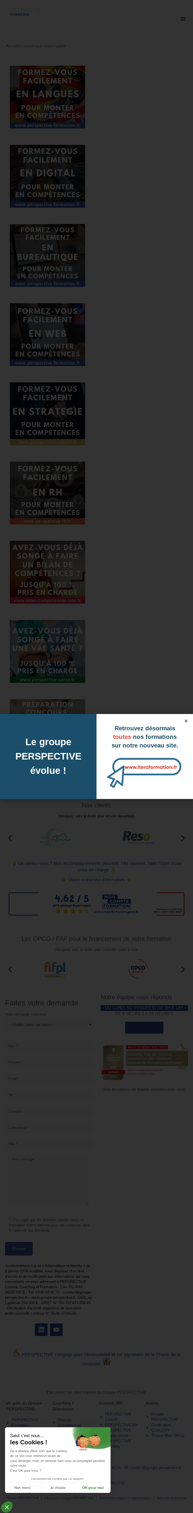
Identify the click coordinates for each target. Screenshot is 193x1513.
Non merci (22, 1488)
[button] (186, 721)
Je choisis (58, 1488)
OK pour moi (93, 1488)
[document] (96, 756)
